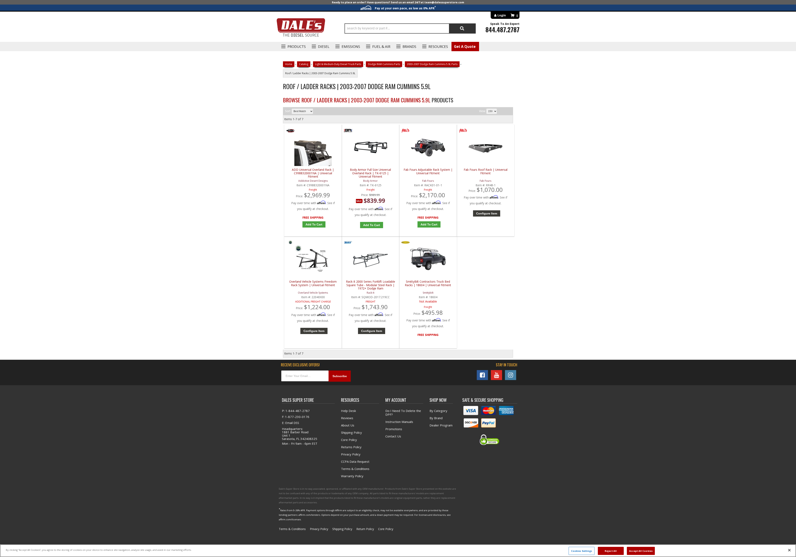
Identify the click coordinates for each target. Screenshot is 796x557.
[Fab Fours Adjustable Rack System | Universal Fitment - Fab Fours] (405, 131)
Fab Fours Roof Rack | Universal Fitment (485, 171)
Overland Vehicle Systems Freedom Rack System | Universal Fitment (313, 283)
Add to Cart (314, 224)
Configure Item (486, 213)
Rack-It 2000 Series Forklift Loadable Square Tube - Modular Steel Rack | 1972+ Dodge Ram (370, 285)
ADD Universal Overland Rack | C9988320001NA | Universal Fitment (313, 173)
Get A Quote (465, 46)
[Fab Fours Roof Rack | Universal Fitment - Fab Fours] (463, 131)
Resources (438, 46)
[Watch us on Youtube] (496, 375)
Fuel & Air (381, 46)
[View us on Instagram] (510, 375)
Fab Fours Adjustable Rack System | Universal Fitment (428, 171)
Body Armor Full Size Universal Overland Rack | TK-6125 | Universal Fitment (370, 173)
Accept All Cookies (641, 550)
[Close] (789, 550)
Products (297, 46)
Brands (409, 46)
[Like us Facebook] (482, 375)
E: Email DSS (290, 423)
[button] (410, 28)
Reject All (611, 550)
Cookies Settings (581, 550)
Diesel (323, 46)
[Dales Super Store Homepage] (301, 28)
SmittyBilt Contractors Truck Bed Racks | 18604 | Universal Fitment (428, 283)
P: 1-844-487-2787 (296, 411)
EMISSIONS (351, 46)
